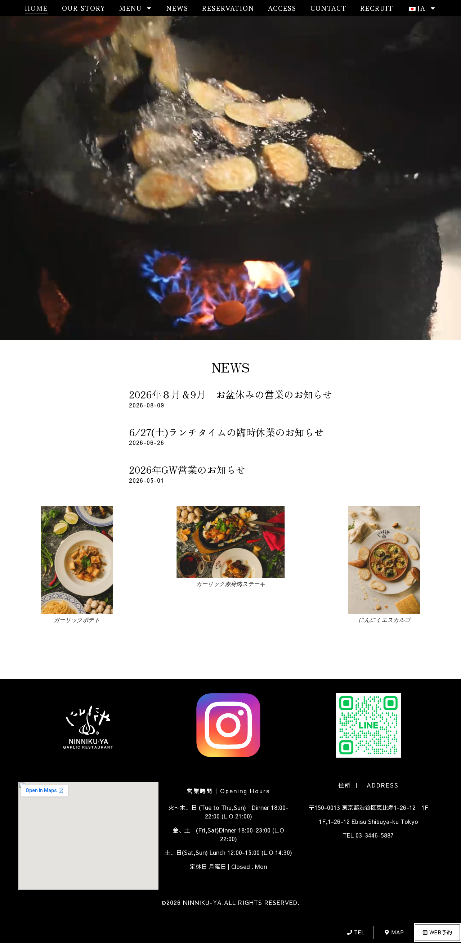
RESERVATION (228, 8)
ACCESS (282, 8)
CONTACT (328, 8)
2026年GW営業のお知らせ (187, 470)
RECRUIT (376, 8)
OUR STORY (84, 8)
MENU (130, 8)
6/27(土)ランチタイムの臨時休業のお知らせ (226, 432)
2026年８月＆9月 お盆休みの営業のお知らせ (230, 394)
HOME (36, 8)
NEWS (177, 8)
